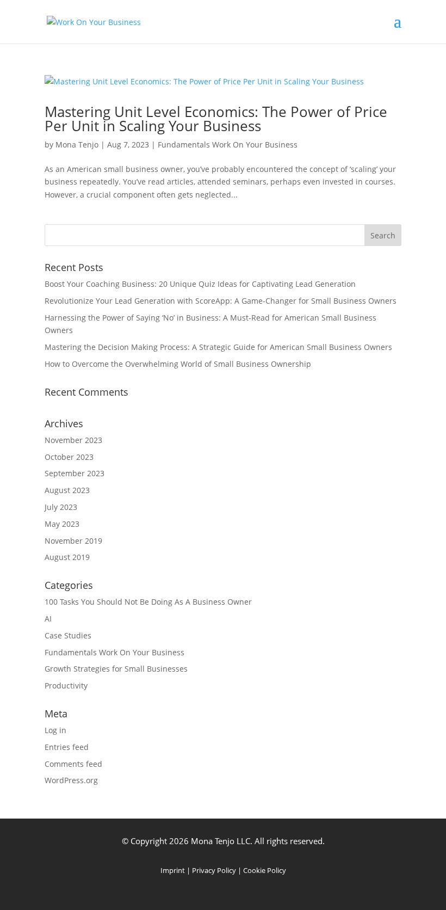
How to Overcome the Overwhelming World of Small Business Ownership (178, 364)
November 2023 (73, 440)
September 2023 (74, 473)
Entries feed (67, 747)
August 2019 (67, 557)
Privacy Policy (214, 870)
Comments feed (73, 764)
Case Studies (68, 635)
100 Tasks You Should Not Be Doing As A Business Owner (148, 602)
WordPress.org (71, 780)
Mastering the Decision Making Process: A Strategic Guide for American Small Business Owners (218, 347)
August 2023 (67, 490)
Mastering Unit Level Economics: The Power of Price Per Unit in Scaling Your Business (216, 119)
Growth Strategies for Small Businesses (116, 668)
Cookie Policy (264, 870)
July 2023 (61, 507)
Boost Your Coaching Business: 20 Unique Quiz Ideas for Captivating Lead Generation (200, 284)
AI (48, 618)
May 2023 (62, 524)
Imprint (172, 870)
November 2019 (73, 541)
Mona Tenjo (76, 144)
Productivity (66, 685)
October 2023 (69, 457)
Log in (55, 730)
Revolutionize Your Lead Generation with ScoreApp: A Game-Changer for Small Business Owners (221, 301)
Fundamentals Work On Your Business (228, 144)
